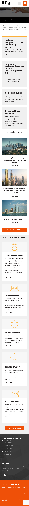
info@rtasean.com (9, 454)
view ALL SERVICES (14, 428)
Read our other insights (14, 230)
